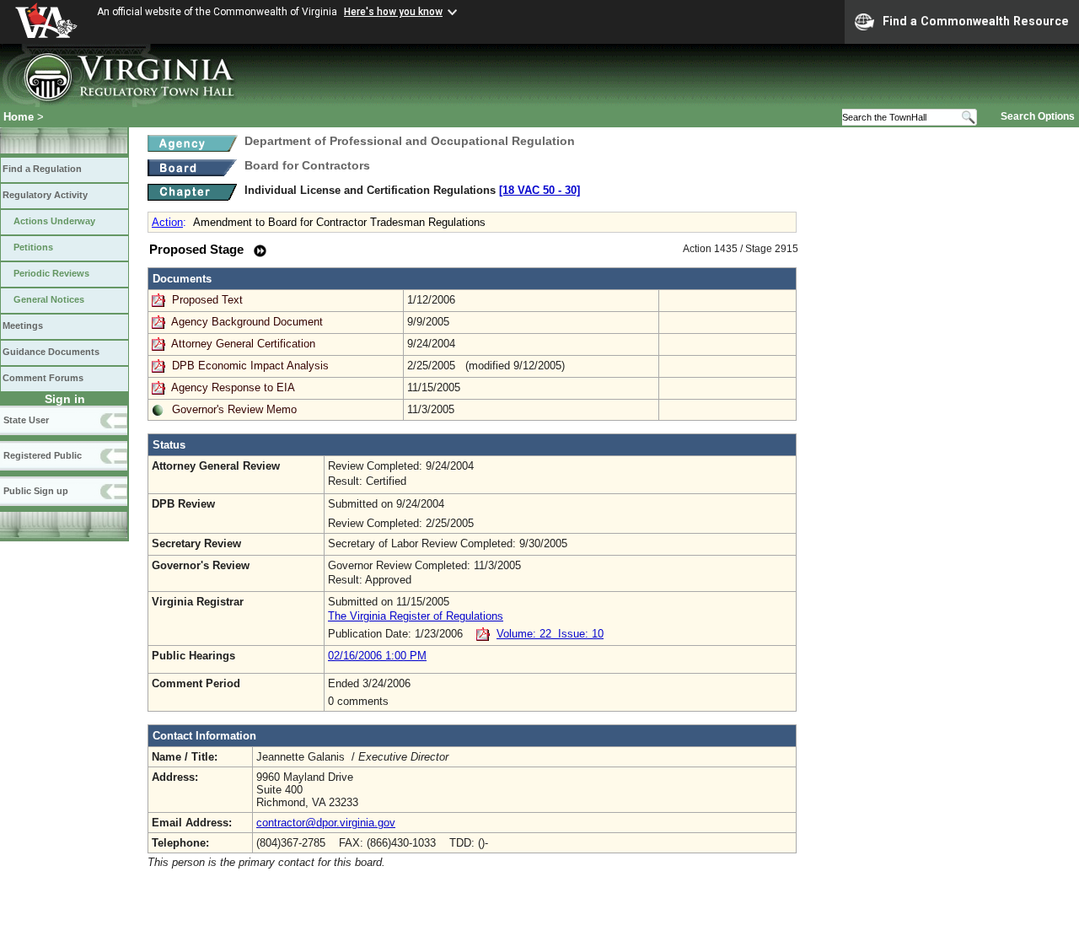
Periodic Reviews (51, 273)
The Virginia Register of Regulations (415, 616)
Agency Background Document (247, 321)
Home (18, 116)
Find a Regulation (42, 169)
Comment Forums (43, 378)
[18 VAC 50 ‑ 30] (539, 190)
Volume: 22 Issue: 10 (550, 633)
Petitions (33, 247)
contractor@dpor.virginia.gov (325, 822)
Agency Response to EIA (233, 387)
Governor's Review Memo (234, 409)
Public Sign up (35, 491)
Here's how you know (393, 12)
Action (167, 222)
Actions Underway (54, 221)
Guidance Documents (51, 352)
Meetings (23, 325)
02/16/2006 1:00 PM (377, 655)
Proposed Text (209, 299)
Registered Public (42, 455)
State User (26, 420)
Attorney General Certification (243, 343)
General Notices (48, 299)
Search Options (1038, 116)
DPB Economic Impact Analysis (250, 365)
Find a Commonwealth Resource (976, 21)
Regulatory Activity (45, 195)
